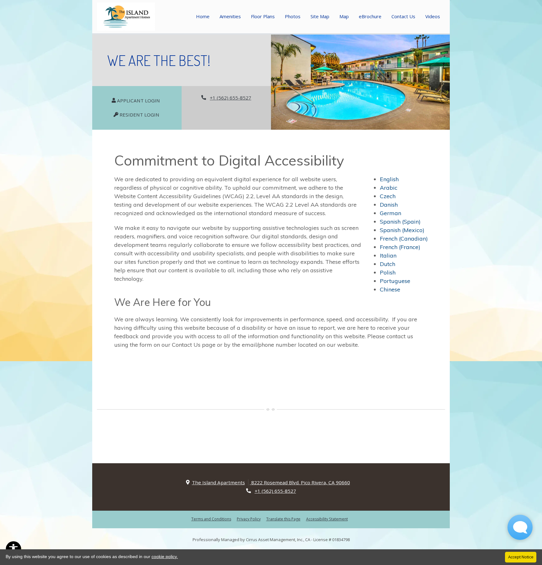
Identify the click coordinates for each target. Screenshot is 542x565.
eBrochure (370, 16)
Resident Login (142, 114)
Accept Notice (521, 557)
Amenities (230, 16)
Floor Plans (263, 16)
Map (344, 16)
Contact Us (403, 16)
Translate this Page (283, 518)
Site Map (320, 16)
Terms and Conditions (211, 518)
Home (203, 16)
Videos (432, 16)
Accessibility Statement (327, 518)
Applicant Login (141, 100)
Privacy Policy (249, 518)
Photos (292, 16)
